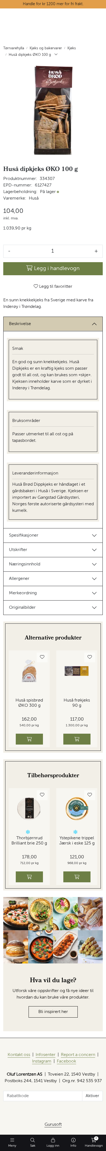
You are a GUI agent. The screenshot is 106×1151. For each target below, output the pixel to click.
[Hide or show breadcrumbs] (56, 55)
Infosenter (45, 1055)
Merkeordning (23, 593)
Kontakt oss (19, 1055)
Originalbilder (22, 607)
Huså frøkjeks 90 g (77, 703)
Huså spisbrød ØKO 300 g (29, 703)
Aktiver (92, 1096)
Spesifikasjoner (23, 535)
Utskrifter (18, 550)
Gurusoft (53, 1124)
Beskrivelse (20, 324)
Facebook (66, 1061)
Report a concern (78, 1055)
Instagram (41, 1061)
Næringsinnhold (24, 564)
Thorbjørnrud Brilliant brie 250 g (29, 841)
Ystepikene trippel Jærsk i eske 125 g (77, 841)
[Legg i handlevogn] (29, 739)
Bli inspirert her (53, 1012)
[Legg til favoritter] (42, 657)
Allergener (19, 579)
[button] (28, 832)
